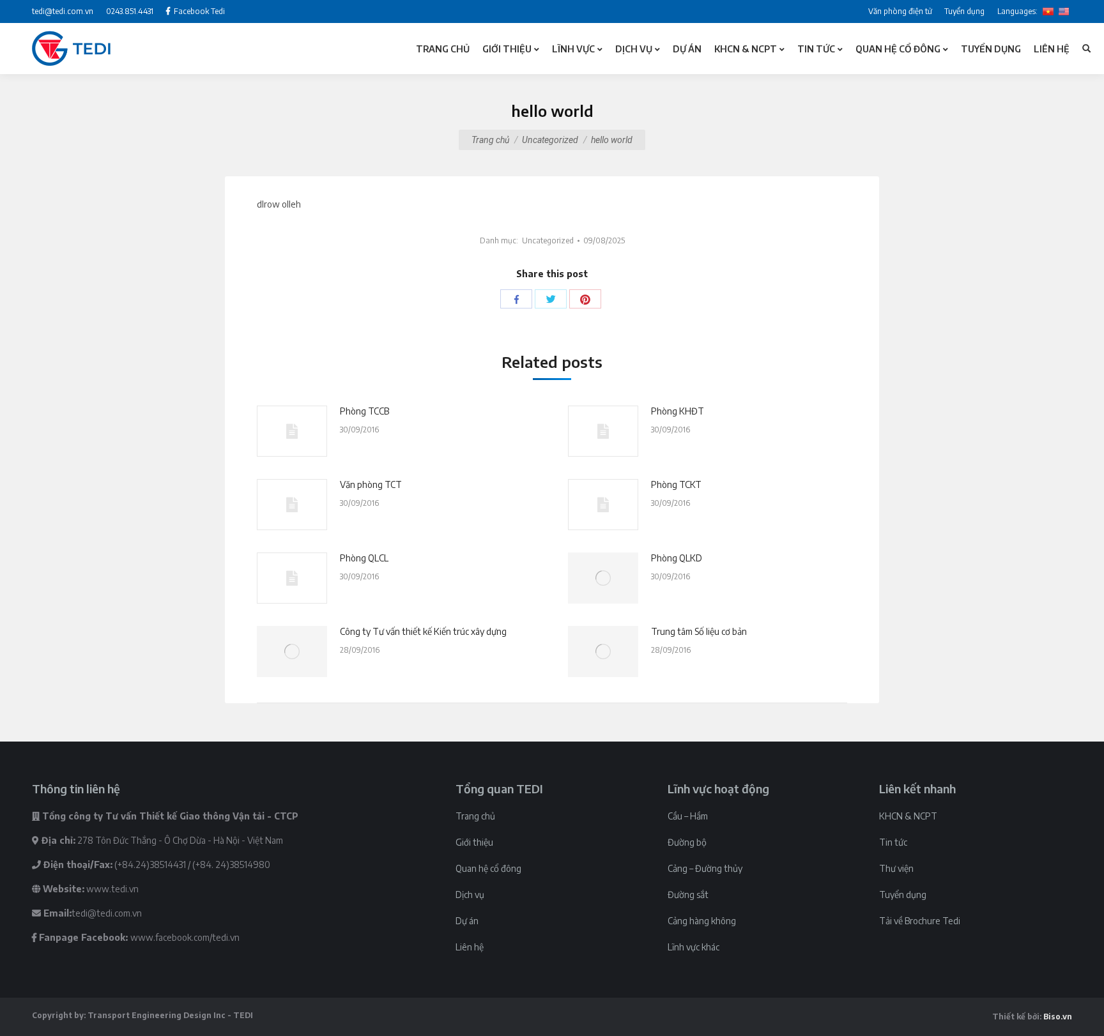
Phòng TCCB (364, 411)
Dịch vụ (470, 894)
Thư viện (896, 868)
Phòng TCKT (676, 484)
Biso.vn (1057, 1016)
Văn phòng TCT (371, 484)
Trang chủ (490, 140)
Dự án (467, 920)
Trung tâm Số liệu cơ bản (699, 631)
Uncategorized (550, 140)
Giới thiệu (474, 842)
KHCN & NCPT (908, 816)
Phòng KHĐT (677, 411)
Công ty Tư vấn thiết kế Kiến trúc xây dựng (423, 631)
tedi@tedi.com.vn (107, 913)
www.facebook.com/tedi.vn (185, 937)
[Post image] (292, 431)
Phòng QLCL (364, 557)
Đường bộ (687, 842)
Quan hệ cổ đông (488, 868)
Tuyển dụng (902, 894)
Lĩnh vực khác (693, 946)
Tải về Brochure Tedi (919, 920)
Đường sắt (688, 894)
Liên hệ (470, 946)
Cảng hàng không (702, 920)
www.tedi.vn (112, 888)
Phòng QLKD (676, 557)
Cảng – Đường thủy (705, 868)
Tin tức (893, 842)
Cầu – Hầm (688, 816)
